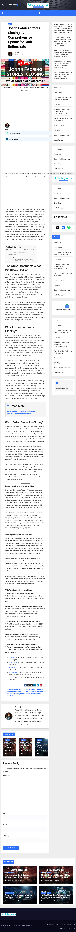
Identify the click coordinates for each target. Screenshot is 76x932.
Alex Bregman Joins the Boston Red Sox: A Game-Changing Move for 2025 (16, 692)
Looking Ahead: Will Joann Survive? (24, 259)
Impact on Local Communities (22, 257)
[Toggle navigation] (39, 13)
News (9, 24)
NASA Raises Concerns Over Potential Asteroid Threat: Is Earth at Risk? (34, 691)
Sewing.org (13, 662)
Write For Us (58, 140)
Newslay (27, 925)
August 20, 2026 (11, 901)
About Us (57, 88)
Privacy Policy (59, 125)
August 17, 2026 (48, 901)
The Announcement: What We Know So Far (21, 250)
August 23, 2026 (11, 880)
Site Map (57, 130)
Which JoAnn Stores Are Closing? (21, 256)
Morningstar (13, 672)
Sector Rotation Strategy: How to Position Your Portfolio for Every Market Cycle (55, 897)
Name (6, 813)
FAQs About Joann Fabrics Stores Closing (25, 260)
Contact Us (58, 93)
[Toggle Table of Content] (33, 247)
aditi (18, 52)
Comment (7, 775)
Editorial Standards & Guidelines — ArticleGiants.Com (61, 111)
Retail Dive (13, 667)
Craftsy (11, 657)
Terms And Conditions (62, 135)
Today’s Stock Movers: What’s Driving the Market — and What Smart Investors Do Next (19, 897)
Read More (13, 254)
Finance (7, 740)
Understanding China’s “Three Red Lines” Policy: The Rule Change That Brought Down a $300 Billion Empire (63, 42)
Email (5, 824)
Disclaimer (58, 104)
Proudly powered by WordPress (10, 925)
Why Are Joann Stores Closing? (19, 252)
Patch (11, 677)
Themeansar (4, 927)
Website (6, 836)
